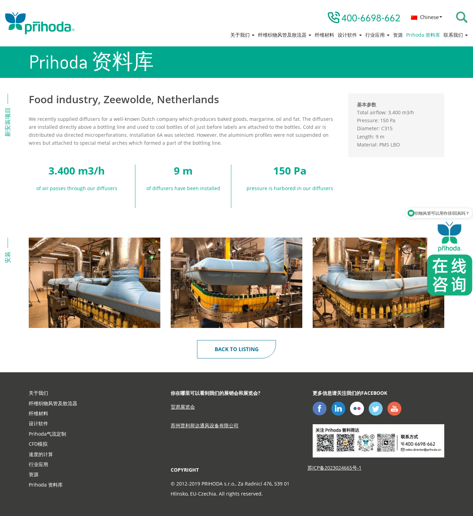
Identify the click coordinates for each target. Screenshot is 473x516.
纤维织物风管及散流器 (283, 35)
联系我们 (454, 35)
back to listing (237, 349)
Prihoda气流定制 (47, 433)
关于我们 (240, 35)
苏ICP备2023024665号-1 (334, 467)
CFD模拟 (38, 444)
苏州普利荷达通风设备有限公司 (205, 425)
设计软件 (348, 35)
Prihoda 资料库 (423, 35)
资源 (398, 35)
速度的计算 (41, 454)
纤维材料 (324, 35)
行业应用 (375, 35)
